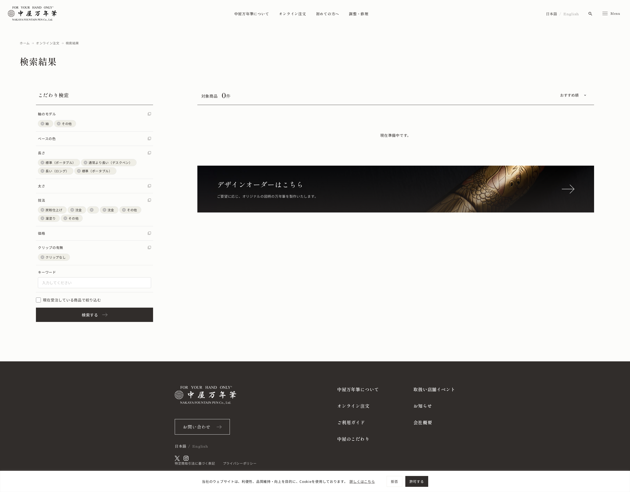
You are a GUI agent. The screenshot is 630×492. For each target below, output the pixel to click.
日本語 (551, 13)
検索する (90, 315)
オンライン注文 (292, 13)
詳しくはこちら (362, 481)
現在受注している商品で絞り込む (72, 299)
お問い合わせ (197, 426)
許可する (417, 481)
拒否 (394, 481)
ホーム (25, 43)
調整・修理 (358, 13)
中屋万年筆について (251, 13)
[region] (315, 481)
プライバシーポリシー (240, 463)
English (571, 13)
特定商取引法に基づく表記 (195, 463)
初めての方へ (327, 13)
